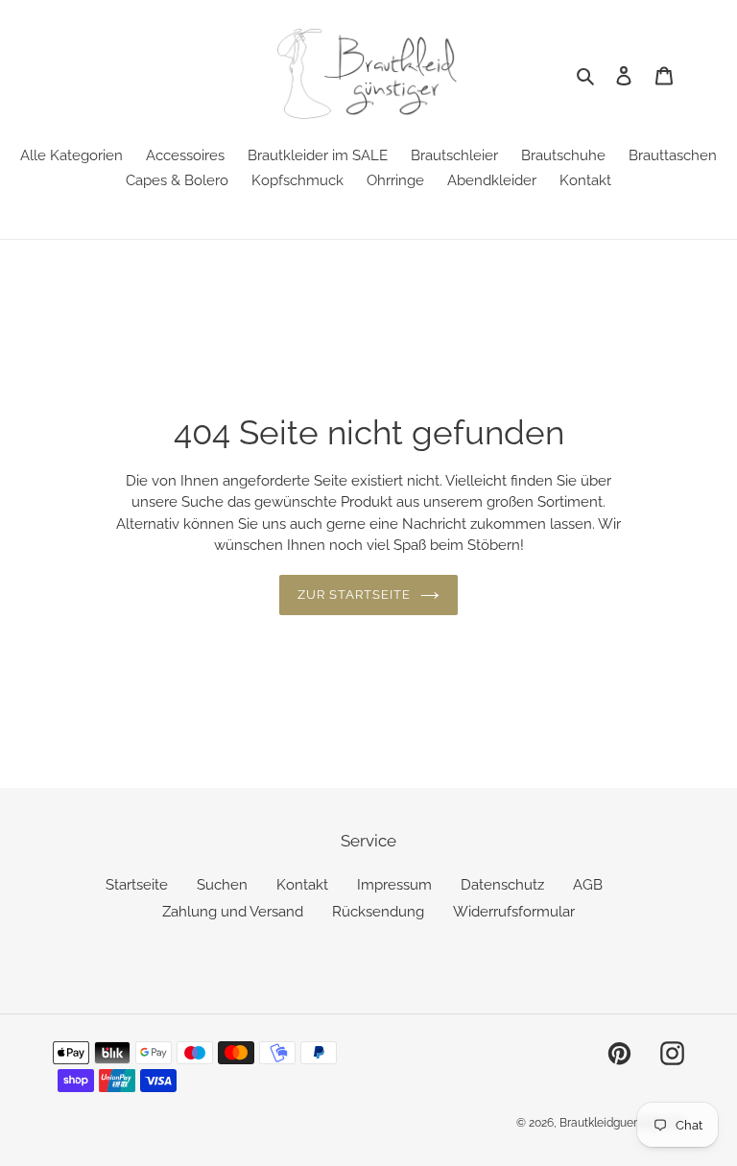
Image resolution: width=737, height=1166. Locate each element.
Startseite (137, 884)
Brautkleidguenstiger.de (621, 1123)
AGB (588, 884)
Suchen (222, 884)
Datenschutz (502, 884)
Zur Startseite (354, 594)
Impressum (394, 884)
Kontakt (302, 884)
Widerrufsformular (514, 911)
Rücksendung (378, 911)
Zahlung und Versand (232, 911)
